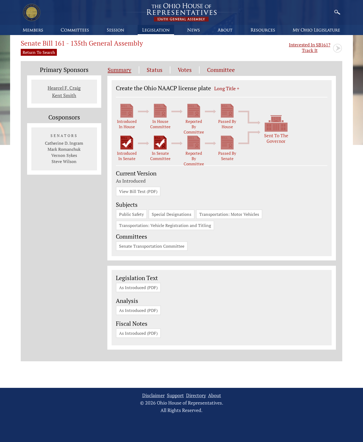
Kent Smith (64, 95)
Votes (185, 70)
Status (154, 70)
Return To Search (39, 52)
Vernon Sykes (64, 155)
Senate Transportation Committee (151, 246)
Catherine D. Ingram (64, 143)
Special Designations (171, 214)
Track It (309, 47)
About (214, 395)
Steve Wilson (64, 161)
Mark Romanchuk (64, 149)
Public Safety (131, 214)
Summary (119, 70)
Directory (196, 395)
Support (175, 395)
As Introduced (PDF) (138, 287)
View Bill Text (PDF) (138, 191)
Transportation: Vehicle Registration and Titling (165, 225)
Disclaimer (153, 395)
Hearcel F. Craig (64, 87)
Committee (221, 70)
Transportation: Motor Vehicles (229, 214)
